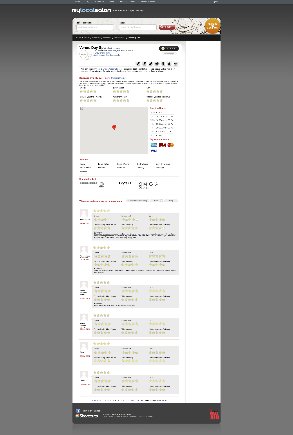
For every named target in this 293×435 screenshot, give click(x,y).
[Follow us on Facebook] (78, 411)
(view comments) (118, 78)
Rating (170, 201)
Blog (121, 2)
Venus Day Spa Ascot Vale (106, 69)
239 (132, 400)
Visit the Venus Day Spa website (106, 55)
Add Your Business (148, 2)
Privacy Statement (121, 416)
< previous (96, 400)
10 (127, 400)
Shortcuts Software (136, 416)
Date (156, 201)
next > (164, 400)
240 (137, 400)
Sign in (215, 2)
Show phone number (103, 53)
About (112, 2)
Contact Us (99, 2)
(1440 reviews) (113, 48)
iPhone (132, 2)
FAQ (87, 2)
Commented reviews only (137, 201)
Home (77, 2)
